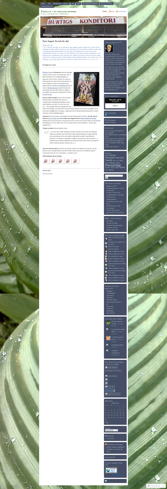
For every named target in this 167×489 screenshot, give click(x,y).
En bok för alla (68, 51)
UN (73, 3)
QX (107, 304)
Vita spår (116, 246)
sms (97, 57)
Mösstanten (116, 355)
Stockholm (45, 59)
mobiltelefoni (55, 55)
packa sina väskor (91, 55)
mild (99, 53)
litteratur (81, 53)
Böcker (50, 47)
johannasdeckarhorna (114, 263)
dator (67, 49)
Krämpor (112, 163)
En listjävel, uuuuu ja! (112, 227)
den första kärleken (82, 49)
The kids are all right (111, 223)
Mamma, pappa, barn (112, 229)
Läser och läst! (106, 3)
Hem (43, 3)
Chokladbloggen (110, 293)
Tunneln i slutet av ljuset (113, 210)
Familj (108, 160)
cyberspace (62, 49)
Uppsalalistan (110, 311)
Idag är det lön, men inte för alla (114, 212)
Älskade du (48, 45)
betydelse (52, 49)
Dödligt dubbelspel (111, 199)
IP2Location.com (117, 474)
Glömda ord (109, 297)
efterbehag (47, 51)
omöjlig (74, 55)
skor (89, 57)
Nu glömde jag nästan (117, 345)
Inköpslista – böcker (61, 3)
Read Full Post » (48, 173)
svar (50, 59)
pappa (98, 55)
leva (77, 53)
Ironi (106, 163)
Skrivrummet (109, 306)
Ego (78, 3)
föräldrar (78, 51)
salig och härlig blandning (65, 57)
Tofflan (110, 237)
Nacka (61, 55)
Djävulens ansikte (93, 49)
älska (71, 47)
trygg (58, 59)
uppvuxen (63, 59)
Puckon (107, 167)
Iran (58, 53)
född (74, 51)
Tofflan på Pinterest (110, 122)
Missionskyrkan (47, 55)
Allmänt (107, 155)
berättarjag (46, 49)
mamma (86, 53)
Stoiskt (117, 167)
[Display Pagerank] (111, 376)
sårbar (74, 57)
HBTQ (121, 160)
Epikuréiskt (120, 158)
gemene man (89, 51)
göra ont (83, 51)
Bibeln (57, 49)
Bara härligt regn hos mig (113, 206)
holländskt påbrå (47, 53)
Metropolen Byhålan (90, 3)
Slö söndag (109, 221)
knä (65, 53)
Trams (122, 167)
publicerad (54, 57)
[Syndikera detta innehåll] (106, 444)
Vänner (111, 170)
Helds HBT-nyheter (111, 299)
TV (106, 170)
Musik (118, 163)
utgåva (76, 59)
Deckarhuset (109, 295)
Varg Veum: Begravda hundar (114, 225)
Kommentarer (122, 11)
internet (54, 53)
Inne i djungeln (110, 208)
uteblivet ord (70, 59)
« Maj (106, 422)
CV (49, 3)
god (95, 51)
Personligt (55, 47)
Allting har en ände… (112, 186)
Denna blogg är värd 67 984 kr (113, 370)
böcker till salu (96, 47)
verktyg (84, 59)
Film (114, 160)
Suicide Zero (109, 308)
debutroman (73, 49)
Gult (117, 160)
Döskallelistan (47, 6)
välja (79, 59)
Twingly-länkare (114, 444)
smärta (93, 57)
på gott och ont (47, 57)
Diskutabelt (110, 158)
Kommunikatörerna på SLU (113, 302)
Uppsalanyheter (110, 313)
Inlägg (112, 11)
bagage (75, 47)
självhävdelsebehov (81, 57)
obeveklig (66, 55)
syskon (54, 59)
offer (71, 55)
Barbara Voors (87, 47)
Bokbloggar (109, 291)
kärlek (61, 53)
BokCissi (115, 347)
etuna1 (110, 277)
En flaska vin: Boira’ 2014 (113, 192)
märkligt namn (93, 53)
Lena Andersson (71, 53)
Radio (112, 167)
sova (100, 57)
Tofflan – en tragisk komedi (58, 11)
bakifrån (80, 47)
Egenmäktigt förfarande (57, 51)
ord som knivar (81, 55)
